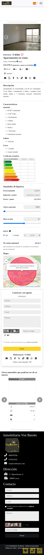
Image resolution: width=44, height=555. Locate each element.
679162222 (22, 296)
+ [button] (6, 258)
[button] (4, 399)
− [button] (6, 261)
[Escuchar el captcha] (8, 335)
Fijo (6, 235)
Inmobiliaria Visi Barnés (17, 546)
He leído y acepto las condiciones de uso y (21, 342)
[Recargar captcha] (5, 335)
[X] (17, 78)
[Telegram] (34, 78)
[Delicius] (22, 78)
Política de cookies (11, 548)
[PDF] (9, 78)
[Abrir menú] (41, 3)
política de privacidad (32, 342)
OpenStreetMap (30, 286)
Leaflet (21, 286)
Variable (16, 235)
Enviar (22, 349)
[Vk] (26, 78)
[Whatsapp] (30, 78)
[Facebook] (14, 78)
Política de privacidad (32, 546)
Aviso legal (21, 548)
